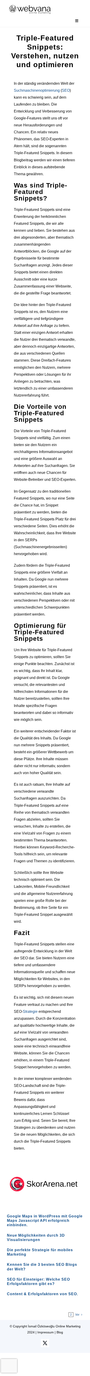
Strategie (30, 1011)
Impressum (45, 1332)
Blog (60, 1332)
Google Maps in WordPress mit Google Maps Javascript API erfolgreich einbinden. (45, 1220)
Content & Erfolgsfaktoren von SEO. (42, 1294)
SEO (66, 90)
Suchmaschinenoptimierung (37, 90)
